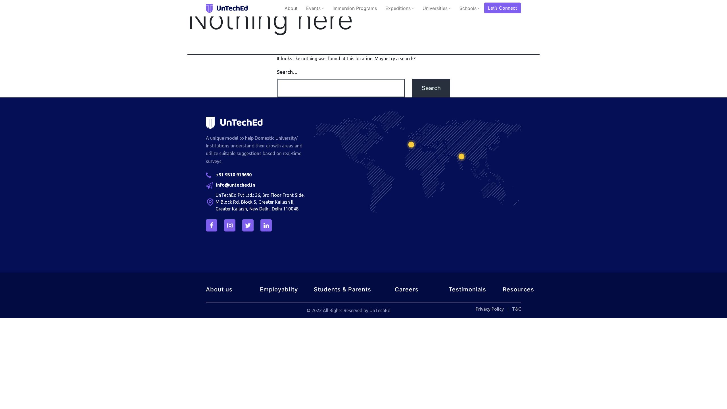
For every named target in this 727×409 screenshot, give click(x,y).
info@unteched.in (235, 184)
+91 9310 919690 (234, 174)
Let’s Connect (502, 8)
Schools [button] (468, 8)
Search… (287, 72)
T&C (516, 309)
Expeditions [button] (398, 8)
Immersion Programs (355, 8)
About (291, 8)
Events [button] (313, 8)
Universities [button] (435, 8)
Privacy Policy (490, 309)
